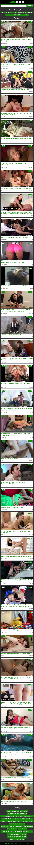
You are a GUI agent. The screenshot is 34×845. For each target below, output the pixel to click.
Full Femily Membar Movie (8, 821)
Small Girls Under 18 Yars (25, 821)
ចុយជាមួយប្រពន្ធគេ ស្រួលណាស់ (17, 824)
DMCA (16, 843)
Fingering (25, 14)
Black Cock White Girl (7, 816)
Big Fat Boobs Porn (7, 831)
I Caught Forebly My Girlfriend (17, 834)
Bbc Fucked (23, 811)
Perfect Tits (28, 12)
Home (7, 843)
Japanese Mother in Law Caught (17, 813)
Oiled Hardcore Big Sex (17, 839)
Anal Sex (13, 14)
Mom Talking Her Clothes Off (24, 816)
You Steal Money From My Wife (17, 836)
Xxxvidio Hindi (22, 829)
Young (7, 14)
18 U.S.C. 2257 (24, 843)
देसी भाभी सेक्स (18, 831)
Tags (11, 843)
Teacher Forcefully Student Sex (23, 819)
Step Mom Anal (27, 831)
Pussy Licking (12, 12)
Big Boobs (21, 12)
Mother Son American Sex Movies (11, 826)
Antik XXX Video (12, 829)
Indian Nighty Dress (13, 811)
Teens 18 (4, 12)
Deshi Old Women (7, 819)
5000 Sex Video (28, 826)
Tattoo (19, 14)
